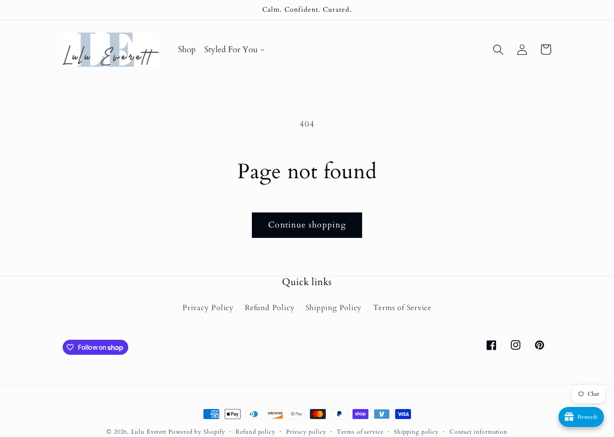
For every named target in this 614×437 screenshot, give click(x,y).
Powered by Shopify (196, 432)
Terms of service (360, 432)
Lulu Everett (148, 432)
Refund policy (255, 432)
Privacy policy (306, 432)
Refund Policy (269, 308)
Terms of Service (402, 308)
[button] (498, 49)
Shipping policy (416, 432)
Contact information (478, 432)
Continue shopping (307, 225)
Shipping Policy (334, 308)
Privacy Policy (208, 308)
